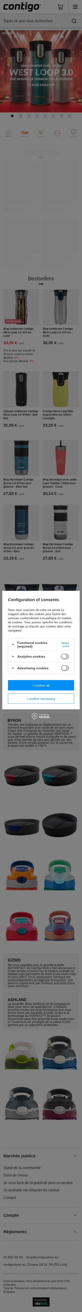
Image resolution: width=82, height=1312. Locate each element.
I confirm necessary (41, 698)
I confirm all (41, 685)
